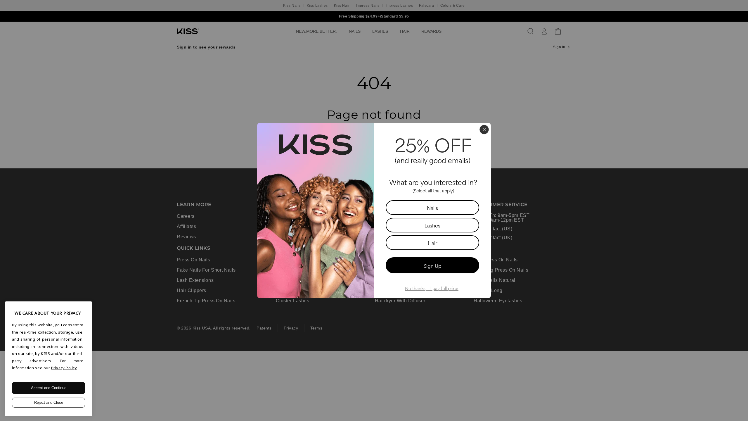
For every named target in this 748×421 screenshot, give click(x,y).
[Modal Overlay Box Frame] (374, 210)
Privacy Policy (64, 367)
